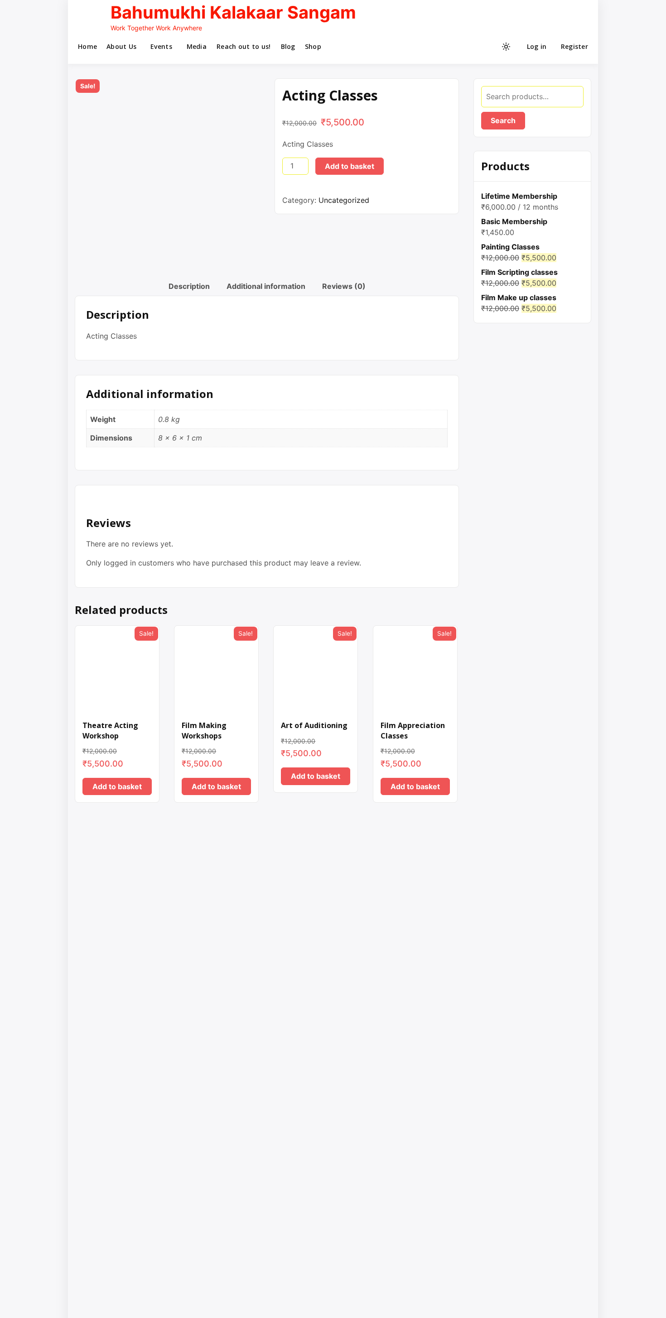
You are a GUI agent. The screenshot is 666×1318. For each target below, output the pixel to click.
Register (574, 46)
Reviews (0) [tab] (344, 286)
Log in (537, 46)
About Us (121, 46)
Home (87, 46)
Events (161, 46)
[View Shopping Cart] (488, 47)
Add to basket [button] (117, 786)
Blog (288, 46)
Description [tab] (189, 286)
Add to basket (349, 166)
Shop (313, 46)
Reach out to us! (243, 46)
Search (503, 120)
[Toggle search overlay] (474, 47)
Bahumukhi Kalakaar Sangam (233, 12)
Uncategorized (344, 200)
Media (197, 46)
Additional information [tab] (266, 286)
